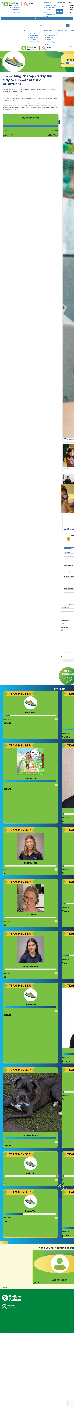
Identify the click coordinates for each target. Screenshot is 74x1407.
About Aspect (34, 35)
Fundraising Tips (51, 42)
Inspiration (50, 37)
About (29, 30)
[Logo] (19, 4)
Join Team (4, 1242)
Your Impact (33, 39)
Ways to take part (52, 33)
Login (37, 18)
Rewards (49, 39)
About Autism (34, 37)
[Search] (67, 25)
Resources (50, 41)
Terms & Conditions (27, 1331)
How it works (48, 30)
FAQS (48, 44)
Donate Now (4, 1287)
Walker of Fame (62, 30)
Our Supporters (34, 41)
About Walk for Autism (36, 33)
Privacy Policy (17, 1331)
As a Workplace (51, 35)
